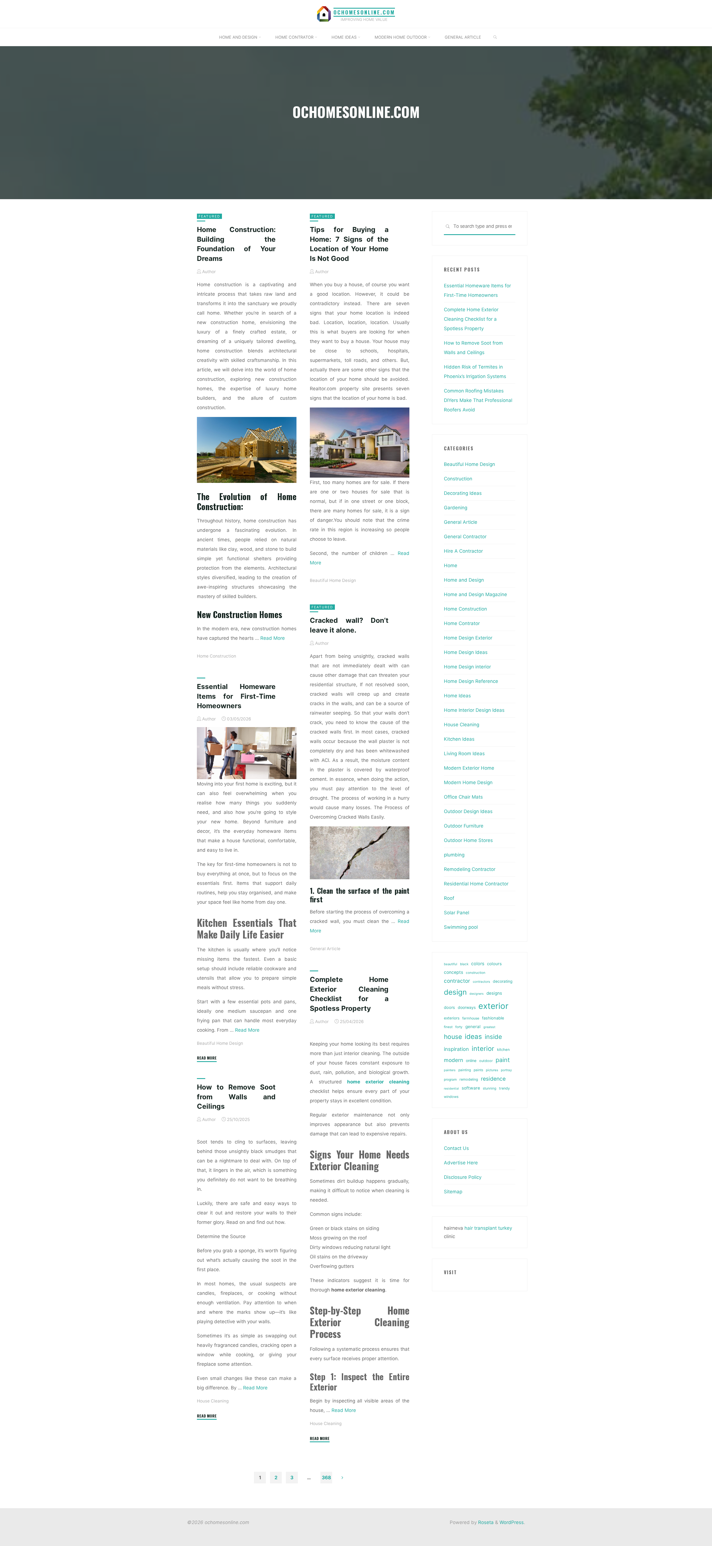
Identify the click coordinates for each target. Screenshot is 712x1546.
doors (449, 1007)
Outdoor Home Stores (468, 840)
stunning (489, 1088)
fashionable (493, 1018)
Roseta (485, 1522)
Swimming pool (461, 927)
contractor (457, 981)
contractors (481, 982)
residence (493, 1078)
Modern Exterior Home (469, 768)
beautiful (450, 964)
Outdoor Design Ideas (468, 811)
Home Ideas (457, 695)
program (450, 1079)
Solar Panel (456, 912)
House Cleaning (326, 1423)
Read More (272, 638)
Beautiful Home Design (333, 580)
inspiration (456, 1049)
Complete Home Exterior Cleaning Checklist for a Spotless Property (471, 319)
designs (494, 993)
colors (477, 963)
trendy (504, 1088)
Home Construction (216, 655)
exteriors (451, 1018)
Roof (449, 898)
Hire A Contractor (463, 551)
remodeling (468, 1079)
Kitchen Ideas (459, 739)
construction (475, 973)
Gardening (455, 507)
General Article (325, 948)
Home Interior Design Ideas (474, 710)
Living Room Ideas (464, 753)
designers (476, 994)
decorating (502, 981)
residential (451, 1088)
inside (493, 1036)
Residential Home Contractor (476, 883)
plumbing (454, 855)
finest (448, 1027)
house (453, 1037)
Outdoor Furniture (463, 826)
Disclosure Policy (462, 1177)
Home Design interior (467, 667)
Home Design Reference (471, 681)
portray (506, 1070)
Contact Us (456, 1148)
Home (450, 565)
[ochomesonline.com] (324, 13)
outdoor (486, 1061)
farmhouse (470, 1018)
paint (503, 1059)
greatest (489, 1027)
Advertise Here (461, 1162)
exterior (493, 1006)
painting (464, 1070)
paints (478, 1070)
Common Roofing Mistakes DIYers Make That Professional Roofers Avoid (478, 400)
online (471, 1060)
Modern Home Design (468, 782)
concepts (453, 972)
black (464, 964)
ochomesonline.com (364, 12)
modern (453, 1060)
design (455, 992)
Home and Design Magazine (475, 594)
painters (450, 1070)
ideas (473, 1037)
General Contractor (465, 536)
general (473, 1026)
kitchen (503, 1049)
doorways (467, 1007)
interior (483, 1048)
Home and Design (464, 580)
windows (451, 1097)
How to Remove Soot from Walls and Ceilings (236, 1096)
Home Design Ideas (466, 652)
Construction (458, 478)
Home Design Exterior (468, 638)
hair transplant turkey (488, 1228)
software (471, 1088)
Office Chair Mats (463, 797)
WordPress (512, 1522)
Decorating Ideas (463, 493)
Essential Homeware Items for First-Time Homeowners (236, 696)
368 (326, 1477)
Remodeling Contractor (469, 869)
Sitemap (453, 1191)
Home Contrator (462, 623)
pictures (492, 1070)
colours (494, 963)
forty (459, 1027)
